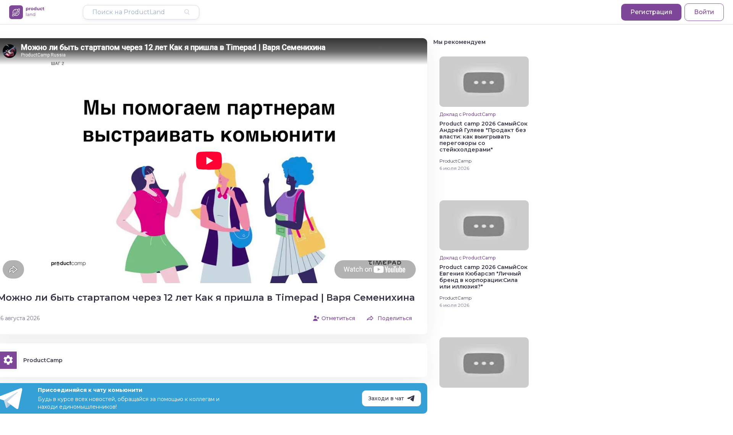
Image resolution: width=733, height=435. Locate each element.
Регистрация (651, 12)
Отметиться (338, 318)
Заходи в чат (386, 398)
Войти (704, 12)
